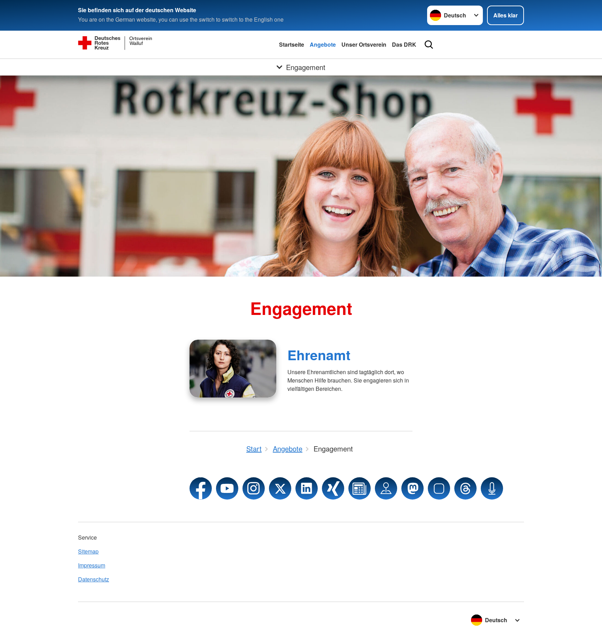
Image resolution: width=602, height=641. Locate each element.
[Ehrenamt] (233, 368)
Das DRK (404, 44)
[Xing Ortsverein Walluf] (333, 488)
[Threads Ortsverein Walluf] (465, 488)
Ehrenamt (318, 354)
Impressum (91, 565)
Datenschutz (93, 579)
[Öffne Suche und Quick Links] (428, 44)
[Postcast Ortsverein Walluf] (492, 488)
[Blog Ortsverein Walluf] (359, 488)
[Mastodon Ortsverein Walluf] (412, 488)
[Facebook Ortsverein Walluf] (201, 488)
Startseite (291, 44)
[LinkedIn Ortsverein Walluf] (306, 488)
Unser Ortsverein (363, 44)
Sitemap (88, 551)
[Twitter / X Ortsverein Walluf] (280, 488)
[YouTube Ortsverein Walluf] (227, 488)
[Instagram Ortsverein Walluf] (253, 488)
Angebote (323, 44)
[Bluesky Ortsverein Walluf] (439, 488)
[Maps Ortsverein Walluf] (386, 488)
